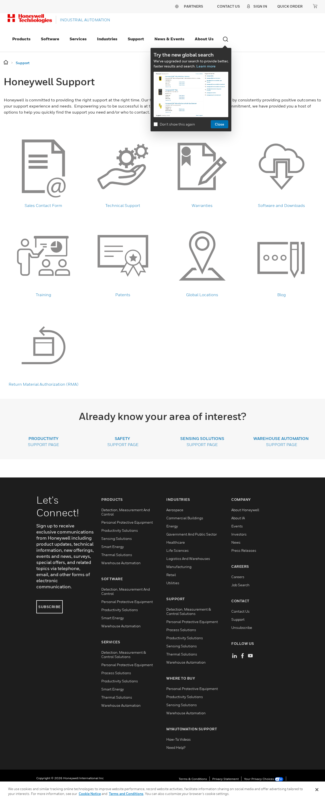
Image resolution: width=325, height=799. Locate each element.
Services (78, 38)
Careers (237, 577)
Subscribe (49, 607)
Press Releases (243, 550)
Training (43, 294)
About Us (204, 38)
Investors (239, 534)
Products (21, 38)
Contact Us (240, 611)
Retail (171, 575)
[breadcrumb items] (6, 62)
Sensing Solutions (116, 538)
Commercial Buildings (184, 518)
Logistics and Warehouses (188, 558)
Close (219, 124)
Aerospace (174, 510)
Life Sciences (177, 550)
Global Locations (202, 294)
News (235, 542)
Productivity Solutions (119, 530)
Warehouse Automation (121, 563)
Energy (172, 526)
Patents (122, 294)
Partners (193, 6)
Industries (107, 38)
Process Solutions (116, 673)
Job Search (240, 585)
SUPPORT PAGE (122, 444)
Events (237, 526)
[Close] (316, 789)
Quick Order (290, 6)
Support (136, 38)
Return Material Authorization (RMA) (43, 384)
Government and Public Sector (191, 534)
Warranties (202, 205)
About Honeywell (245, 510)
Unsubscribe (241, 627)
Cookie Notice (90, 794)
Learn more (206, 66)
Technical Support (122, 205)
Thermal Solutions (116, 555)
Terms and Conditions (126, 794)
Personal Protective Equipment (127, 522)
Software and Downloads (281, 205)
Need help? (175, 747)
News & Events (169, 38)
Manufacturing (178, 566)
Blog (281, 294)
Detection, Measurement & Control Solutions (123, 654)
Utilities (172, 583)
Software (50, 38)
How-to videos (178, 739)
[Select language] (177, 6)
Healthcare (175, 542)
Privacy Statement (225, 779)
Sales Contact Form (43, 205)
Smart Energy (112, 546)
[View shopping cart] (315, 6)
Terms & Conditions (193, 779)
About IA (238, 518)
